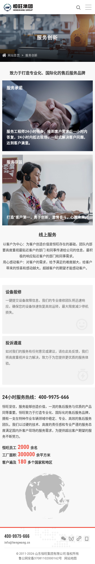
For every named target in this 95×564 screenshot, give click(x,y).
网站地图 (70, 558)
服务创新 (31, 55)
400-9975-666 (17, 536)
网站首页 (14, 55)
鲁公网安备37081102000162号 (40, 558)
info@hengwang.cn (17, 542)
